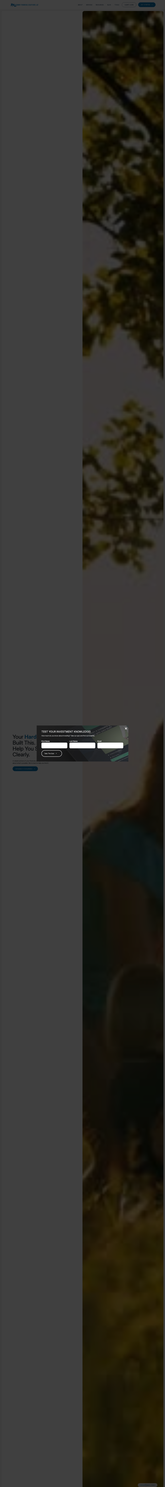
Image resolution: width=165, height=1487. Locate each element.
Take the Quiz (49, 753)
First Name (45, 741)
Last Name (73, 741)
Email (99, 741)
